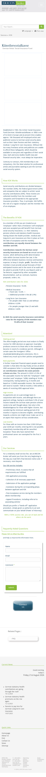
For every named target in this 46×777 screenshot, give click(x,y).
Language (28, 31)
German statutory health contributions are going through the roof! (14, 689)
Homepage (6, 733)
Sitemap (5, 746)
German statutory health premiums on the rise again (14, 699)
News (4, 743)
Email (7, 556)
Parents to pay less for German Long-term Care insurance (14, 708)
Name (7, 546)
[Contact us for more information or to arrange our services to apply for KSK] (23, 605)
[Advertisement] (23, 65)
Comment (10, 565)
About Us (5, 736)
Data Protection (40, 758)
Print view (40, 31)
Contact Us (6, 741)
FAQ (3, 738)
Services (4, 35)
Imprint (39, 761)
